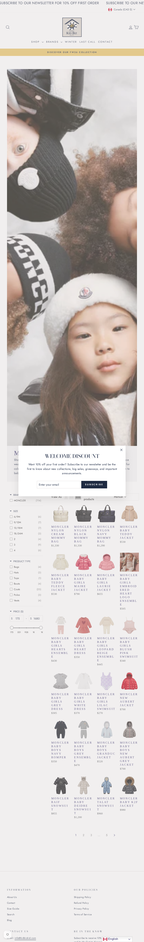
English (112, 938)
